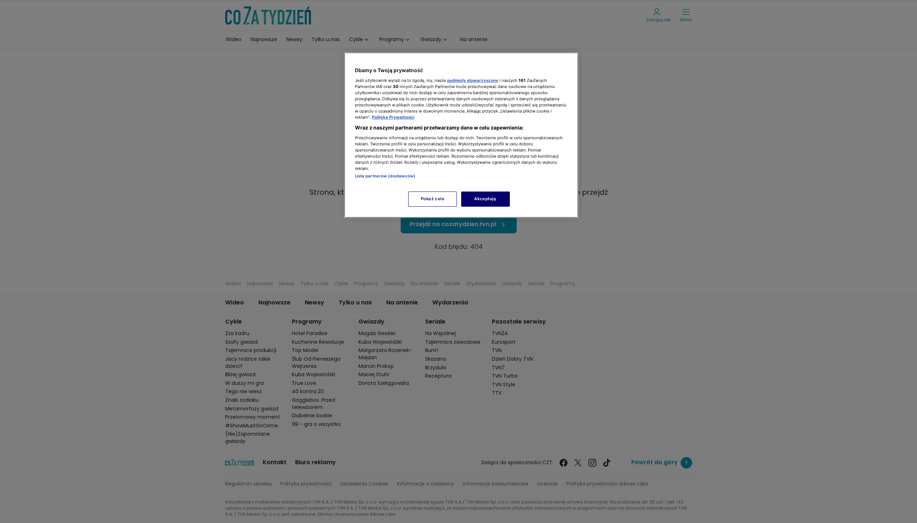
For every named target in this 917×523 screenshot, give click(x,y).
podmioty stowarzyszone (472, 80)
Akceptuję (485, 198)
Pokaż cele (433, 198)
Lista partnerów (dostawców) (385, 176)
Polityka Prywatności (393, 117)
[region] (461, 135)
